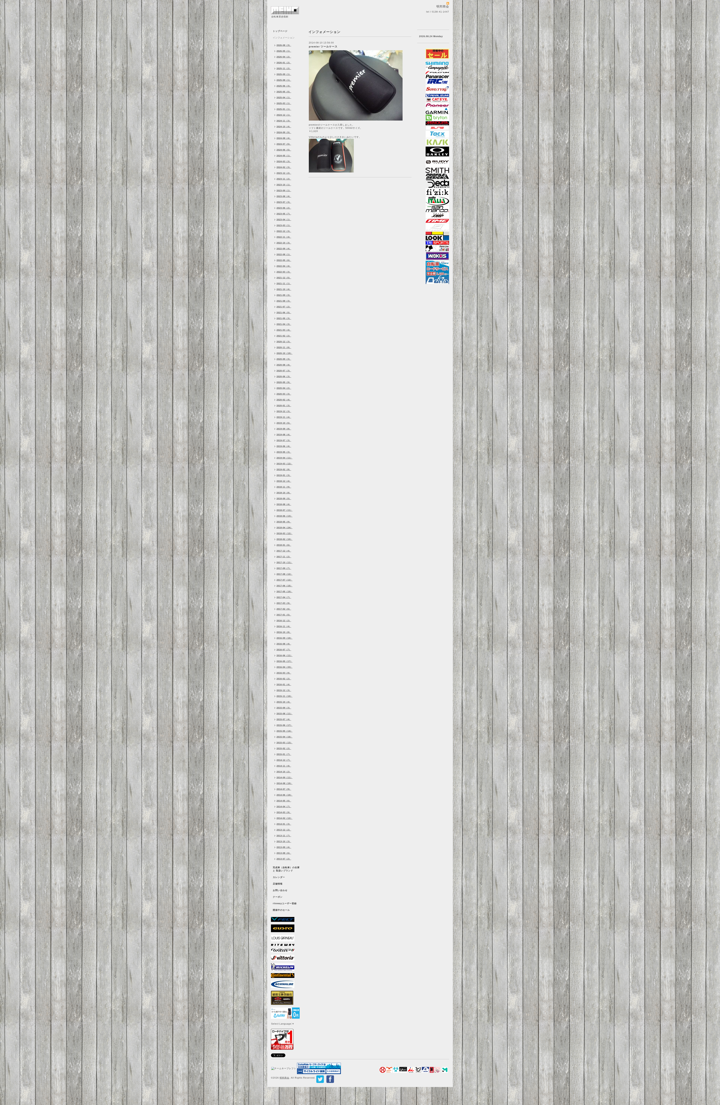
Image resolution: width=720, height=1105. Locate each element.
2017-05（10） (284, 591)
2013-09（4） (284, 847)
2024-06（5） (284, 150)
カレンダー (279, 877)
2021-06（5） (284, 312)
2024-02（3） (284, 167)
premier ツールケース (323, 46)
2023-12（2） (284, 173)
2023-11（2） (284, 179)
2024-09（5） (284, 132)
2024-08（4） (284, 138)
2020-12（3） (284, 341)
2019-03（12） (284, 464)
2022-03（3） (284, 272)
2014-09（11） (284, 777)
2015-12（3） (284, 690)
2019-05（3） (284, 452)
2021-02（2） (284, 336)
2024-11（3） (284, 121)
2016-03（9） (284, 673)
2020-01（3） (284, 405)
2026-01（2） (284, 62)
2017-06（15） (284, 586)
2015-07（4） (284, 719)
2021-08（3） (284, 301)
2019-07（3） (284, 440)
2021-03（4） (284, 330)
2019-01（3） (284, 475)
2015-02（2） (284, 748)
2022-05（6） (284, 260)
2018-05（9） (284, 522)
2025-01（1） (284, 109)
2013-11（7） (284, 835)
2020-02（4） (284, 400)
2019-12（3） (284, 411)
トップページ (280, 31)
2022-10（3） (284, 243)
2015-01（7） (284, 754)
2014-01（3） (284, 824)
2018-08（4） (284, 504)
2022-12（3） (284, 231)
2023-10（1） (284, 185)
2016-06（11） (284, 655)
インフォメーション (284, 37)
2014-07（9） (284, 789)
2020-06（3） (284, 376)
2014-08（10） (284, 783)
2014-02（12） (284, 818)
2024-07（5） (284, 144)
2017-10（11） (284, 562)
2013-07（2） (284, 859)
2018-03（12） (284, 533)
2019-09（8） (284, 429)
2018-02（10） (284, 539)
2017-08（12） (284, 574)
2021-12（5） (284, 278)
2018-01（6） (284, 545)
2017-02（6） (284, 609)
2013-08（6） (284, 853)
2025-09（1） (284, 74)
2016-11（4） (284, 626)
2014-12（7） (284, 760)
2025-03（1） (284, 103)
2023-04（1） (284, 219)
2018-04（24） (284, 527)
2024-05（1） (284, 155)
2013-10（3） (284, 841)
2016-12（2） (284, 620)
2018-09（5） (284, 498)
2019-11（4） (284, 417)
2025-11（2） (284, 68)
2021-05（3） (284, 318)
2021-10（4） (284, 289)
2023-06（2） (284, 208)
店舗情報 (278, 883)
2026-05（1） (284, 51)
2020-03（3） (284, 394)
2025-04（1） (284, 97)
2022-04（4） (284, 266)
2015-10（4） (284, 702)
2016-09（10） (284, 638)
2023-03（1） (284, 225)
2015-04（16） (284, 737)
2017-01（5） (284, 615)
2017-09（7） (284, 568)
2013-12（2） (284, 830)
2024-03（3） (284, 161)
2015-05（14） (284, 731)
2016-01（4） (284, 684)
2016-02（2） (284, 679)
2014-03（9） (284, 812)
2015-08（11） (284, 713)
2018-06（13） (284, 516)
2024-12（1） (284, 115)
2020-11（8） (284, 347)
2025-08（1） (284, 80)
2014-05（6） (284, 801)
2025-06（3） (284, 86)
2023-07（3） (284, 202)
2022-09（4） (284, 248)
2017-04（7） (284, 597)
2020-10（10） (284, 353)
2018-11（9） (284, 487)
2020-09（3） (284, 359)
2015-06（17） (284, 725)
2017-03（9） (284, 603)
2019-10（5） (284, 423)
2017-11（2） (284, 556)
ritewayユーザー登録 (285, 903)
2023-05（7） (284, 214)
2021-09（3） (284, 295)
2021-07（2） (284, 307)
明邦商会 (284, 1078)
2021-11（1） (284, 283)
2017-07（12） (284, 580)
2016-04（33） (284, 667)
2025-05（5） (284, 92)
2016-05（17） (284, 661)
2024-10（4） (284, 126)
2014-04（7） (284, 806)
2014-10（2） (284, 772)
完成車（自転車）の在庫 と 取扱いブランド (286, 869)
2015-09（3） (284, 708)
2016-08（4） (284, 644)
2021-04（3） (284, 324)
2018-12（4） (284, 481)
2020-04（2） (284, 388)
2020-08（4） (284, 365)
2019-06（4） (284, 446)
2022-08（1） (284, 254)
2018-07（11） (284, 510)
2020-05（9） (284, 382)
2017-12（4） (284, 551)
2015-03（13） (284, 742)
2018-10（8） (284, 493)
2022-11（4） (284, 237)
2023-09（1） (284, 190)
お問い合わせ (280, 890)
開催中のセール (281, 910)
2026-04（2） (284, 57)
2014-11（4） (284, 766)
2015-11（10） (284, 696)
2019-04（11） (284, 458)
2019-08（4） (284, 434)
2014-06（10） (284, 795)
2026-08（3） (284, 45)
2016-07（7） (284, 649)
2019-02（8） (284, 469)
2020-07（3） (284, 371)
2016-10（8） (284, 632)
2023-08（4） (284, 196)
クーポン (278, 897)
